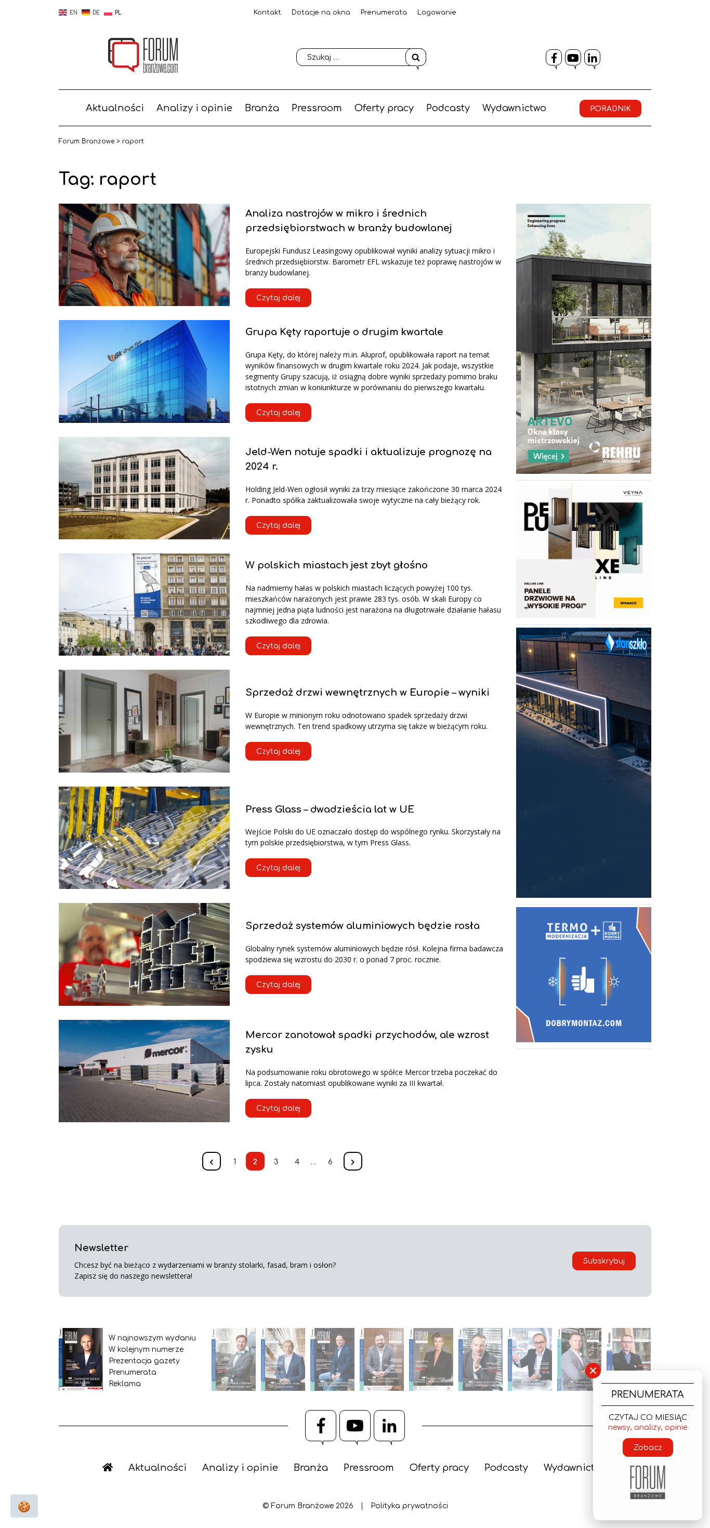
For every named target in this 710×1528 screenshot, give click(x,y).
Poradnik (610, 109)
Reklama (125, 1384)
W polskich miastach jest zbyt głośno (336, 565)
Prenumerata (384, 12)
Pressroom (317, 108)
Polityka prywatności (409, 1506)
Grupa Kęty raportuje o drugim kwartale (344, 332)
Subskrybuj (604, 1261)
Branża (262, 108)
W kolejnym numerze (146, 1349)
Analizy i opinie (194, 108)
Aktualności (115, 108)
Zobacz (648, 1448)
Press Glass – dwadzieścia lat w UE (329, 809)
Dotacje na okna (321, 12)
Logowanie (436, 12)
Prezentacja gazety (144, 1361)
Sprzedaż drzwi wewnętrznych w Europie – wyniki (367, 692)
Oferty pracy (384, 108)
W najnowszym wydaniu (152, 1338)
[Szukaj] (415, 57)
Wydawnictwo (514, 108)
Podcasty (448, 108)
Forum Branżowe (86, 141)
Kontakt (267, 12)
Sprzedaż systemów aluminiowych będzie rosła (362, 926)
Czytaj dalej (278, 298)
